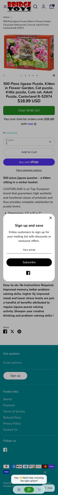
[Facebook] (28, 273)
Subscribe (29, 262)
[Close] (50, 217)
